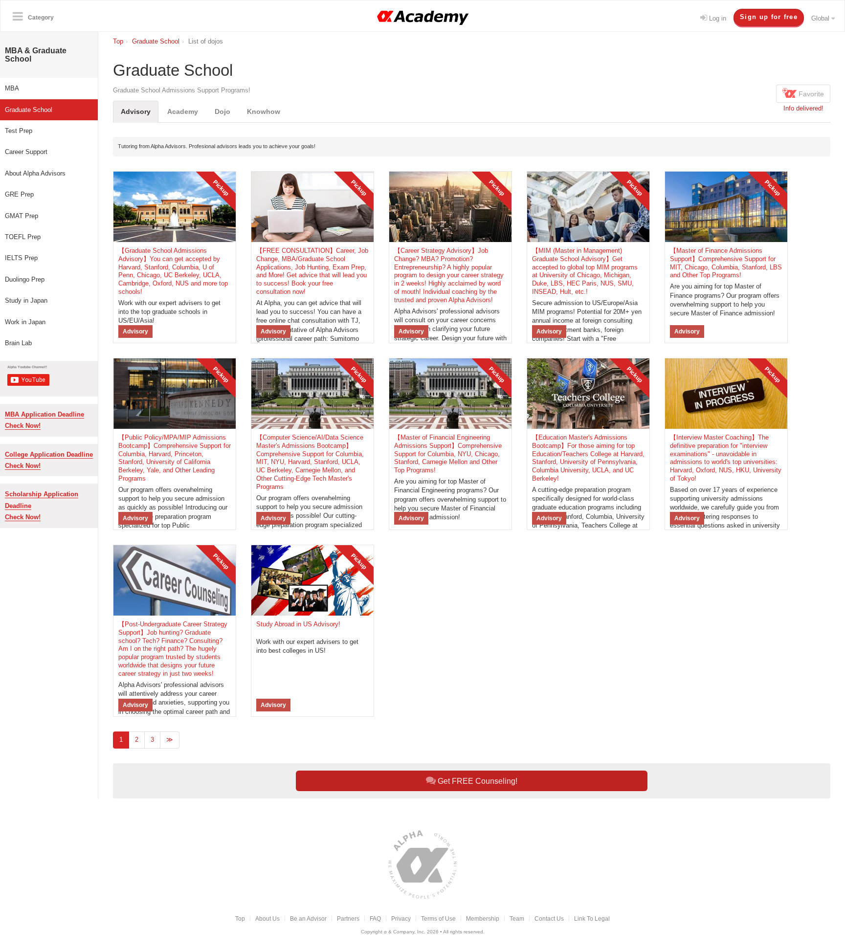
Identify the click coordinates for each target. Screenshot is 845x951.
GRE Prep (19, 194)
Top (240, 918)
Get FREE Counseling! (476, 781)
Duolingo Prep (24, 279)
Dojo (222, 111)
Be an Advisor (308, 918)
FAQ (375, 918)
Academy (182, 111)
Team (517, 918)
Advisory (136, 111)
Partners (348, 918)
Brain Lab (18, 343)
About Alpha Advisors (35, 173)
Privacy (401, 918)
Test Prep (18, 130)
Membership (482, 918)
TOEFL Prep (23, 237)
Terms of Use (438, 918)
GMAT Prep (21, 216)
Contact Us (549, 918)
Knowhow (263, 111)
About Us (267, 918)
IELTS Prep (21, 258)
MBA (12, 88)
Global (821, 18)
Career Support (26, 151)
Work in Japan (25, 322)
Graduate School (28, 109)
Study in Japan (26, 300)
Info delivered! (803, 108)
